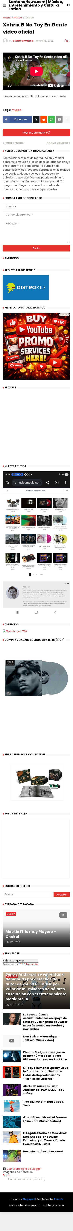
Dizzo (6, 1175)
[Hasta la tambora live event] (12, 1156)
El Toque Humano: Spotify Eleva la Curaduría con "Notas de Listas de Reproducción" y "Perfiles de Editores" (45, 1073)
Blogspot (28, 1199)
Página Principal (12, 17)
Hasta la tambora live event (43, 1151)
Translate (32, 964)
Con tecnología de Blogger (24, 1168)
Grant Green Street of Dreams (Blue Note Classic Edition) (45, 1119)
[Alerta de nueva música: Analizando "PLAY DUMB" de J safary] (12, 1090)
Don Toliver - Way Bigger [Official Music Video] (41, 1038)
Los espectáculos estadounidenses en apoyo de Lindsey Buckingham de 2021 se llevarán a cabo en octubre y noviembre (45, 1022)
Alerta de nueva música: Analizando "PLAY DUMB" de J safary (43, 1089)
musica (29, 17)
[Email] (59, 119)
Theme (58, 1199)
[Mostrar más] (66, 119)
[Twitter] (36, 119)
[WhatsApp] (51, 119)
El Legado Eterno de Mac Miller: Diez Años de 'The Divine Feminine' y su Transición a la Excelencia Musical (45, 1138)
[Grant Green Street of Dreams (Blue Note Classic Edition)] (12, 1122)
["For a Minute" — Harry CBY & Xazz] (12, 1106)
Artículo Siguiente (57, 143)
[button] (4, 5)
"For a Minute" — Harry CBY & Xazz (43, 1103)
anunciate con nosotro (24, 1205)
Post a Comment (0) (36, 133)
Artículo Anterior (14, 143)
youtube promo (53, 1205)
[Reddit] (43, 119)
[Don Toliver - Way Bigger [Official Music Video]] (12, 1041)
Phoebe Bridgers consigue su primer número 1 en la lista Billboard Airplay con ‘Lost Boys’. (46, 1055)
